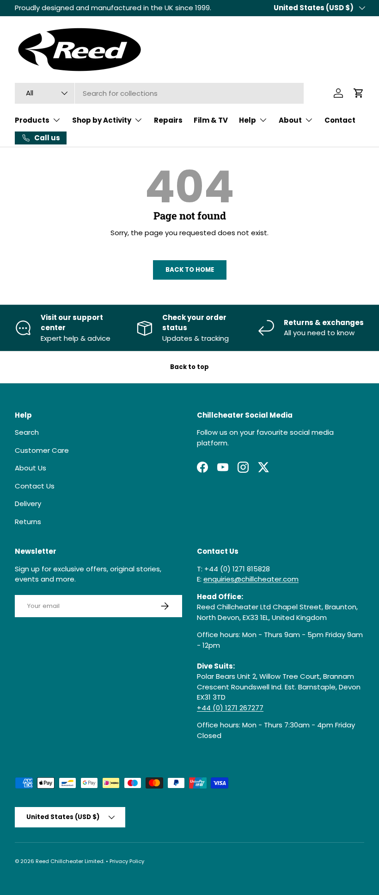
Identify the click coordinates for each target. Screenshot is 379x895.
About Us (30, 468)
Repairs (168, 120)
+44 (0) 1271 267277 (230, 708)
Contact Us (35, 486)
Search (27, 432)
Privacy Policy (127, 861)
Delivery (28, 503)
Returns (28, 521)
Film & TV (211, 120)
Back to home (189, 269)
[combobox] (159, 93)
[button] (358, 93)
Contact (339, 120)
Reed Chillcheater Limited (70, 861)
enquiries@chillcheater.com (251, 579)
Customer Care (42, 450)
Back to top (189, 367)
